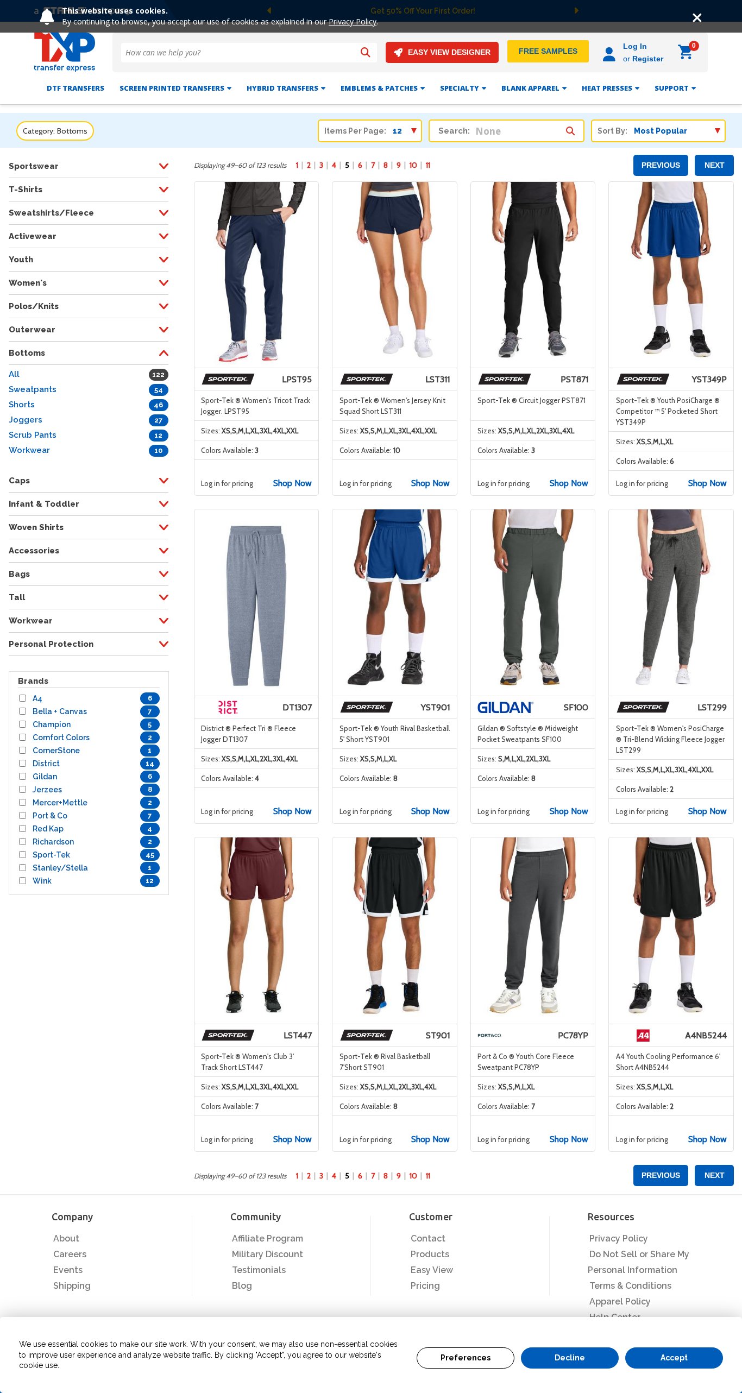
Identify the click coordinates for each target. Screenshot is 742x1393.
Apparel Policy (620, 1301)
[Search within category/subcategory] (570, 128)
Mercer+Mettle (60, 802)
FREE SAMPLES (548, 51)
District (46, 763)
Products (430, 1254)
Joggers (25, 420)
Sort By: (612, 131)
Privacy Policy (352, 21)
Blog (242, 1286)
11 (428, 165)
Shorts (22, 404)
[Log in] (611, 52)
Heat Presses (607, 88)
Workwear (29, 450)
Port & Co (50, 815)
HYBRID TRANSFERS (282, 88)
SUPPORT (672, 88)
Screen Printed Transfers (172, 88)
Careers (69, 1254)
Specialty (459, 88)
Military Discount (267, 1254)
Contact (428, 1238)
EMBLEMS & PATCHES (379, 88)
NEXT (715, 165)
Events (68, 1270)
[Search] (365, 52)
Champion (52, 724)
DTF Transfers (75, 88)
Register (647, 58)
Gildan (45, 776)
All (14, 374)
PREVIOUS (661, 165)
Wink (42, 881)
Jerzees (47, 789)
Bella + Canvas (60, 711)
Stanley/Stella (60, 867)
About (66, 1238)
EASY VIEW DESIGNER (449, 52)
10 (413, 165)
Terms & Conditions (630, 1286)
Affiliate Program (267, 1238)
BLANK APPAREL (530, 88)
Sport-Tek (51, 854)
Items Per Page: (355, 131)
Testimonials (259, 1270)
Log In (635, 46)
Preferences (466, 1357)
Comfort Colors (61, 737)
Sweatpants (32, 389)
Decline (570, 1357)
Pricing (425, 1286)
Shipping (72, 1286)
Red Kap (48, 828)
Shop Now (292, 483)
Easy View (432, 1270)
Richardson (53, 841)
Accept (674, 1357)
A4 (37, 698)
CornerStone (56, 750)
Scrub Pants (32, 435)
